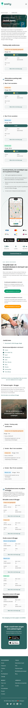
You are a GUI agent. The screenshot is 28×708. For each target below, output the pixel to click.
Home (2, 663)
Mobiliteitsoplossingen (21, 671)
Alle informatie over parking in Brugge (10, 395)
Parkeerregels (4, 12)
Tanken (3, 668)
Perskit (3, 691)
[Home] (6, 4)
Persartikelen (4, 688)
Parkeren (3, 665)
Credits (17, 685)
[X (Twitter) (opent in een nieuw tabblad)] (11, 704)
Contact (3, 694)
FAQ (16, 665)
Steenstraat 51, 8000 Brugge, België (11, 23)
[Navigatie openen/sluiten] (26, 4)
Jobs (2, 685)
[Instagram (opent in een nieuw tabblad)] (14, 704)
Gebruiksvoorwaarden (21, 683)
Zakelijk (3, 676)
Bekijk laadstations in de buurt (13, 291)
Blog (16, 673)
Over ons (3, 683)
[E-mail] (20, 704)
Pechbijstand (4, 673)
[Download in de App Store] (9, 240)
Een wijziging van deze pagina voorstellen (14, 617)
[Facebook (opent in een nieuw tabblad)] (7, 704)
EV (1, 671)
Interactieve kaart (19, 663)
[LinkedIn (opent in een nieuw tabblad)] (17, 704)
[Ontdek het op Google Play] (14, 638)
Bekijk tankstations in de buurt (13, 306)
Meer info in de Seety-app (16, 68)
